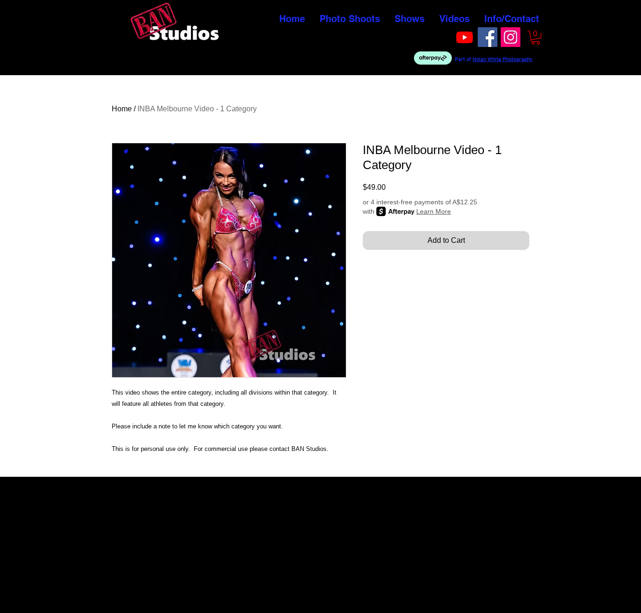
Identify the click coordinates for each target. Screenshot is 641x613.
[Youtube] (464, 37)
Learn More (433, 211)
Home (122, 109)
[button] (535, 37)
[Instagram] (510, 37)
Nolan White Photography (503, 59)
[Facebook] (487, 37)
